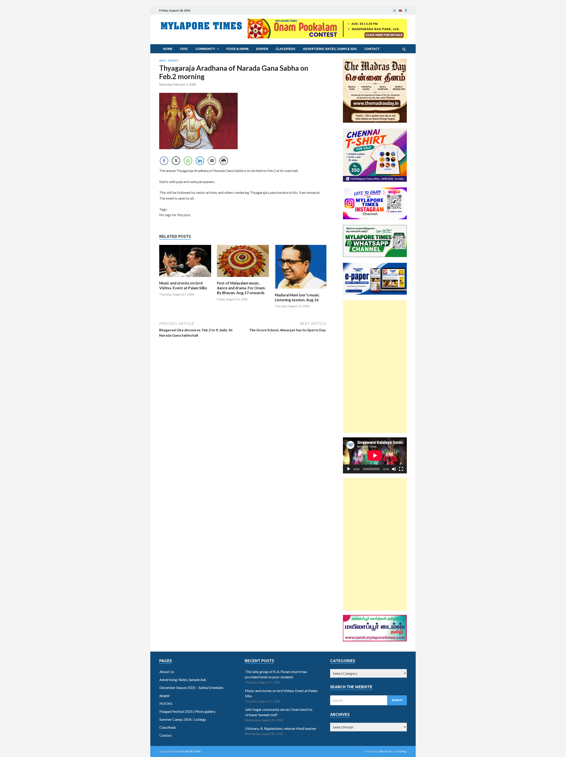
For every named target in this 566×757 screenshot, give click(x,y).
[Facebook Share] (164, 160)
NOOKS (165, 703)
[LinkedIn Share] (200, 160)
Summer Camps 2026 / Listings (182, 719)
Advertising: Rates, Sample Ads (330, 49)
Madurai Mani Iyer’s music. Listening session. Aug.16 (297, 297)
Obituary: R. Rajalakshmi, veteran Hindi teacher (280, 728)
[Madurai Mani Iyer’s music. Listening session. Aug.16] (301, 290)
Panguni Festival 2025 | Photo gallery (187, 711)
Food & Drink (237, 49)
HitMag (402, 751)
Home (167, 49)
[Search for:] (368, 700)
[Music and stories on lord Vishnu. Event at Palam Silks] (185, 278)
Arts (162, 60)
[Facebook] (406, 11)
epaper (262, 49)
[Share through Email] (212, 160)
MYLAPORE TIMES (190, 751)
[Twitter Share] (176, 160)
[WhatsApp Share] (188, 160)
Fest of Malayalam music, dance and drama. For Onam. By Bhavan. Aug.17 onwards (241, 288)
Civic (184, 49)
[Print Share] (224, 160)
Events (173, 60)
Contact (372, 49)
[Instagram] (394, 11)
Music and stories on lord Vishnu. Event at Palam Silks (183, 285)
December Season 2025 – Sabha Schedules (191, 687)
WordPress (386, 751)
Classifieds (285, 49)
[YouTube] (400, 11)
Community (205, 49)
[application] (375, 455)
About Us (166, 671)
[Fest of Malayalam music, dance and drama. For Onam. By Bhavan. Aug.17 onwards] (243, 278)
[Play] (348, 469)
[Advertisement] (375, 366)
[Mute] (394, 469)
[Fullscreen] (401, 469)
